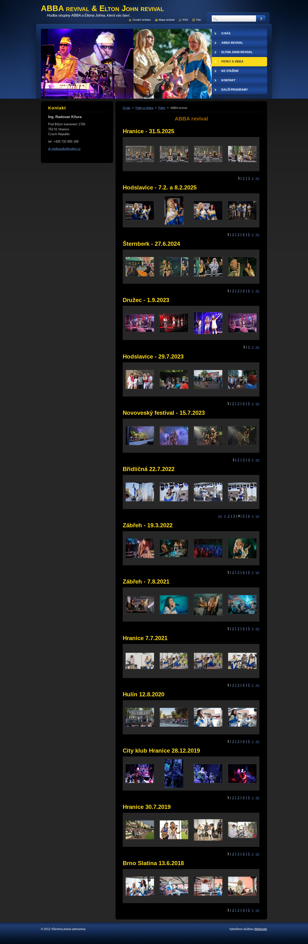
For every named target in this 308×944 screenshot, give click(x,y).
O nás (126, 108)
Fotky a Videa (144, 108)
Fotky (161, 108)
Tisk (198, 19)
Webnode (260, 929)
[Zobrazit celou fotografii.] (140, 154)
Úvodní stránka (142, 19)
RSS (185, 19)
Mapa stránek (167, 19)
